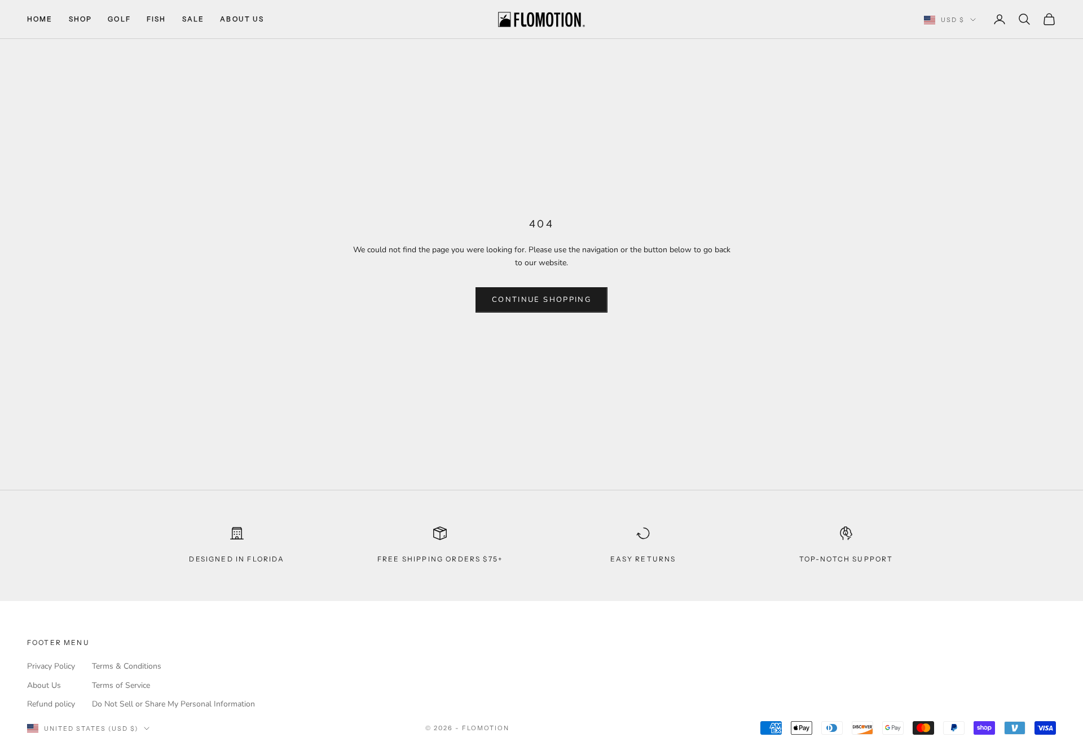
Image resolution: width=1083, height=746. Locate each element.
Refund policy (51, 704)
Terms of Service (121, 685)
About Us (242, 19)
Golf (119, 19)
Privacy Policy (51, 666)
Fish (156, 19)
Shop (81, 19)
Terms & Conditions (126, 666)
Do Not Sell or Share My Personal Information (173, 704)
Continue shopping (541, 300)
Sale (193, 19)
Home (40, 19)
